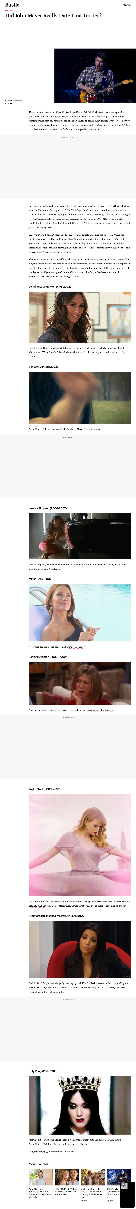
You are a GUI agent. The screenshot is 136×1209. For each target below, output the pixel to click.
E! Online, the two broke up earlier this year (65, 1144)
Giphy (40, 1151)
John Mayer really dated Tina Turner (75, 116)
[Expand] (123, 1184)
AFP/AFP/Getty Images (135, 75)
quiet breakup (76, 646)
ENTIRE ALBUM (37, 905)
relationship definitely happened (66, 901)
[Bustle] (12, 4)
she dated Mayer (74, 429)
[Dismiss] (132, 1184)
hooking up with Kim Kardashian (82, 983)
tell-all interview (100, 709)
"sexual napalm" (81, 564)
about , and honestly (68, 112)
